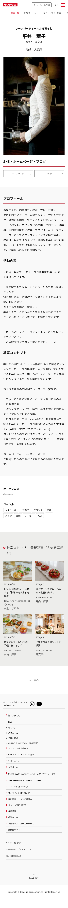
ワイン (8, 515)
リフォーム (13, 766)
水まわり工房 (31, 773)
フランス (38, 510)
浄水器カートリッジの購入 (20, 799)
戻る (36, 680)
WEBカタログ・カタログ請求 (21, 754)
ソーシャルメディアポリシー (19, 849)
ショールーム (14, 760)
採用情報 (12, 811)
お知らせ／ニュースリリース (21, 823)
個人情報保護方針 (14, 856)
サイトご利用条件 (14, 842)
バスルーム (13, 733)
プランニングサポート (18, 748)
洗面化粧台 (13, 738)
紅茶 (49, 510)
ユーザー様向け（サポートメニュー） (25, 780)
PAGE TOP (34, 877)
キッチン (12, 727)
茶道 (40, 515)
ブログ (49, 173)
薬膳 (18, 515)
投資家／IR (13, 817)
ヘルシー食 (10, 510)
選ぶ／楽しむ (14, 715)
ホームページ (18, 173)
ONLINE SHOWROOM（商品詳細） (23, 743)
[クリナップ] (10, 5)
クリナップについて (17, 805)
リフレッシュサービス (18, 786)
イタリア (25, 510)
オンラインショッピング (19, 792)
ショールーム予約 (42, 4)
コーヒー (29, 515)
